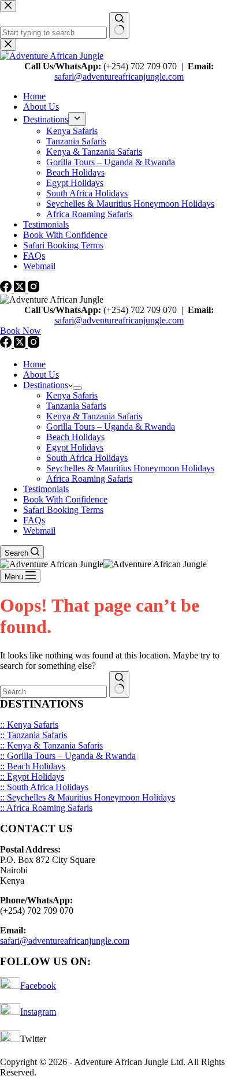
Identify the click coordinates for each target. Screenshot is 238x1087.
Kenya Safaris (72, 395)
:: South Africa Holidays (44, 787)
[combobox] (53, 692)
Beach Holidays (75, 437)
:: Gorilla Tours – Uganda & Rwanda (68, 756)
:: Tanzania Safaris (33, 735)
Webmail (39, 530)
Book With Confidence (65, 499)
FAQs (34, 520)
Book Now (20, 331)
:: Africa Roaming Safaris (46, 808)
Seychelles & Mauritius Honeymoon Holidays (130, 468)
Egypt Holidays (74, 447)
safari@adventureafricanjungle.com (119, 320)
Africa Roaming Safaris (89, 478)
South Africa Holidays (87, 458)
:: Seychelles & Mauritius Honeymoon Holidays (87, 797)
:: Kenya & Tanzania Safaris (51, 745)
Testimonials (46, 489)
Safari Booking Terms (63, 510)
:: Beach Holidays (32, 766)
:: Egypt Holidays (32, 776)
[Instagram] (33, 344)
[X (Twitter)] (21, 344)
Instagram (38, 1012)
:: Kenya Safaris (29, 724)
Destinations (45, 385)
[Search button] (119, 684)
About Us (41, 374)
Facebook (38, 986)
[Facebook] (7, 344)
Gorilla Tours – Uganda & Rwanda (110, 426)
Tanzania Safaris (76, 406)
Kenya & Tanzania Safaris (94, 416)
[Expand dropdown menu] (77, 388)
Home (34, 364)
